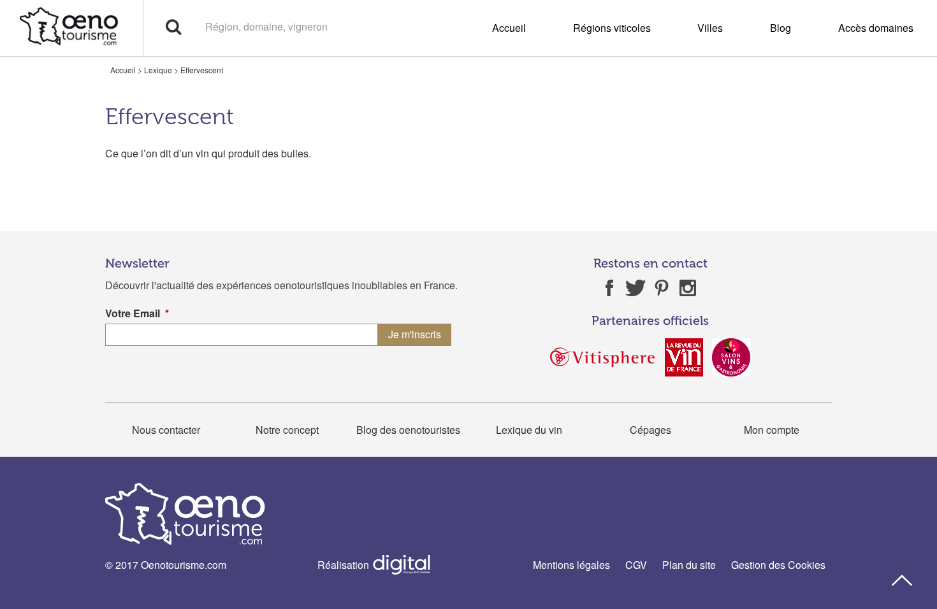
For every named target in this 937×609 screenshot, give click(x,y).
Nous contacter (166, 429)
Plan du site (689, 564)
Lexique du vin (529, 429)
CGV (636, 564)
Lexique (158, 69)
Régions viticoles (612, 27)
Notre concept (287, 429)
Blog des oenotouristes (408, 429)
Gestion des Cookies (778, 564)
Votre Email (137, 313)
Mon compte (771, 429)
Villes (710, 27)
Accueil (509, 27)
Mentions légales (571, 564)
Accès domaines (875, 27)
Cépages (650, 429)
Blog (780, 27)
